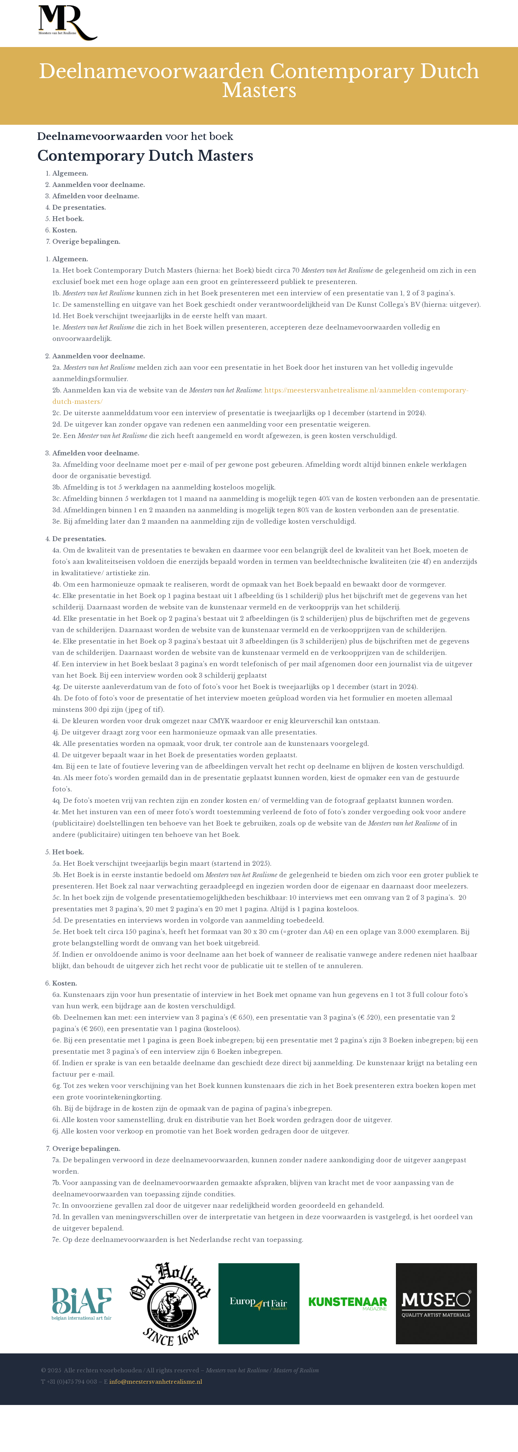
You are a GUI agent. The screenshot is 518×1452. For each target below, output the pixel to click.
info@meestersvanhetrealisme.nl (155, 1381)
